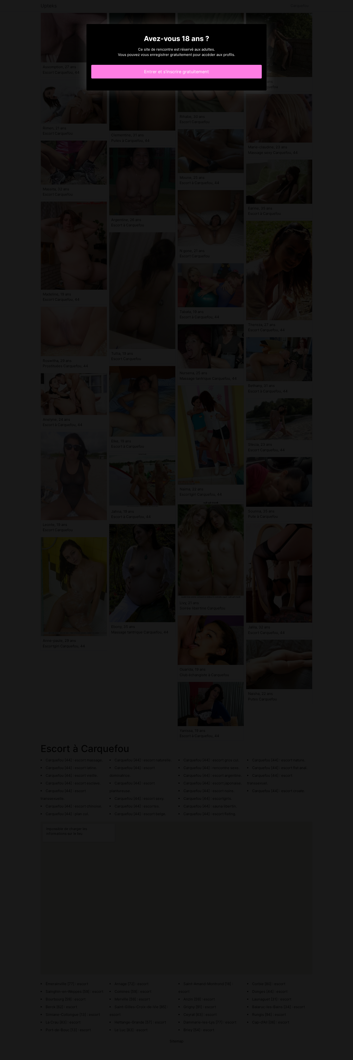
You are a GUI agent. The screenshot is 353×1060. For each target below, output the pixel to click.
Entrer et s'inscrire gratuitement (176, 71)
